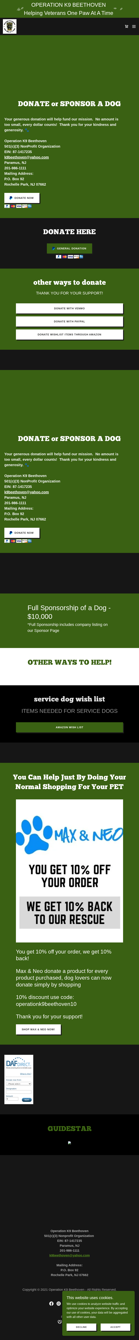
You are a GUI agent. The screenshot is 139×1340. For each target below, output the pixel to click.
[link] (9, 26)
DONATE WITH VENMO (69, 308)
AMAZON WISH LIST (69, 727)
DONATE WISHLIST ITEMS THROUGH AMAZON (69, 334)
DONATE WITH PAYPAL (69, 321)
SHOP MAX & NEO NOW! (38, 1029)
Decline (81, 1327)
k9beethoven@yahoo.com (26, 157)
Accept (115, 1327)
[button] (134, 26)
